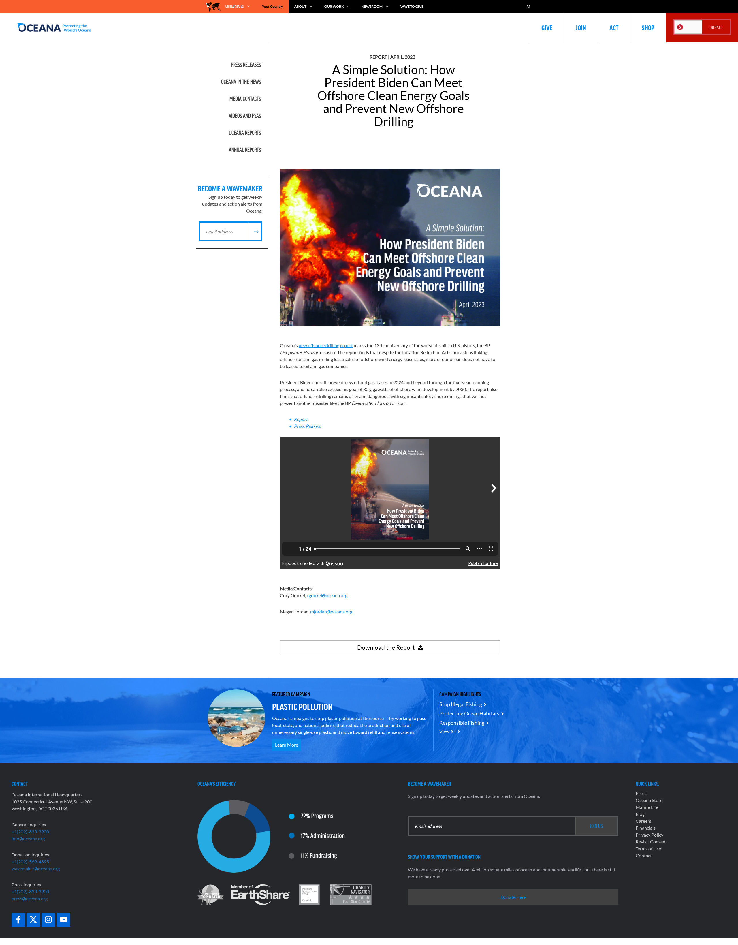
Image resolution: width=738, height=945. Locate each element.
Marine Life (647, 807)
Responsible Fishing (461, 722)
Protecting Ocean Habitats (469, 713)
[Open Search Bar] (528, 6)
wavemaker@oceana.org (36, 868)
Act (613, 27)
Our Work (334, 6)
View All (447, 731)
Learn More (286, 744)
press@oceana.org (30, 898)
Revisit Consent (651, 841)
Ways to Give (411, 6)
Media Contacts (245, 99)
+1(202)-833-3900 (30, 831)
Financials (646, 828)
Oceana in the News (241, 81)
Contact (644, 855)
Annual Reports (245, 150)
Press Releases (246, 64)
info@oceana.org (28, 838)
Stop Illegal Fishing (460, 704)
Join (581, 27)
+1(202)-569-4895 (30, 861)
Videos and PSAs (245, 116)
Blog (640, 814)
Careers (643, 821)
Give (546, 27)
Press (641, 793)
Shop (648, 27)
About (300, 6)
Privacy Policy (649, 834)
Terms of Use (648, 848)
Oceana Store (649, 800)
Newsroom (372, 6)
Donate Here (513, 897)
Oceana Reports (245, 133)
